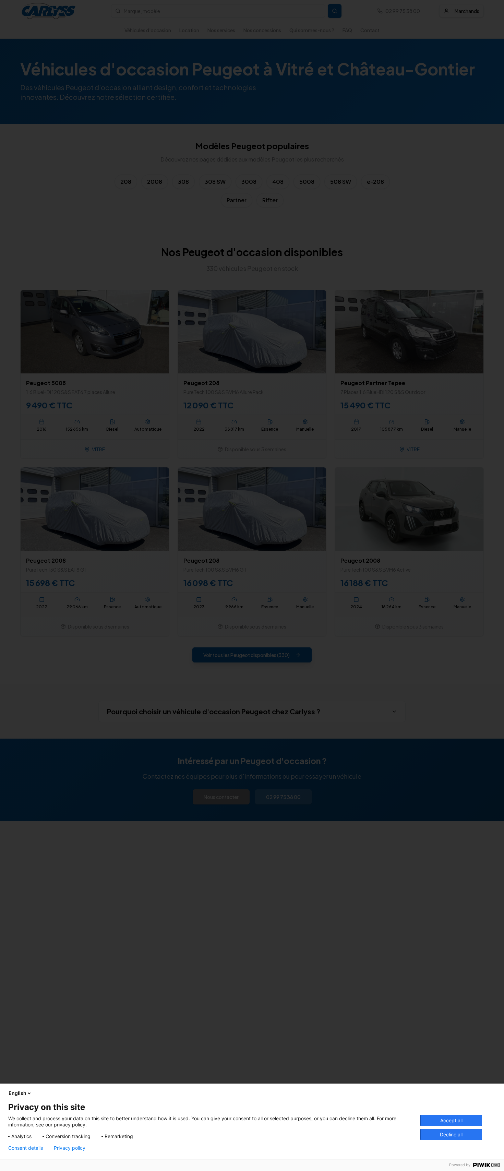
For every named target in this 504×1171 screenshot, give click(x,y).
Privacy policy (69, 1148)
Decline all (451, 1134)
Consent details (25, 1148)
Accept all (451, 1120)
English (17, 1093)
